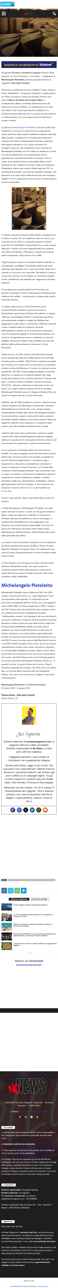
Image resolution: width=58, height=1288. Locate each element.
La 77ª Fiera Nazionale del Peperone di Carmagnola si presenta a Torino (33, 915)
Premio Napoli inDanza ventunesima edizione (30, 905)
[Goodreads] (38, 810)
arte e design (12, 46)
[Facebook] (12, 810)
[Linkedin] (32, 810)
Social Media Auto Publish (18, 1286)
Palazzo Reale (49, 880)
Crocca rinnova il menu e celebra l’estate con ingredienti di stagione (35, 944)
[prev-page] (27, 953)
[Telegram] (23, 890)
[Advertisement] (29, 846)
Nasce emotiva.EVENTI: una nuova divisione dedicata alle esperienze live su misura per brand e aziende (34, 935)
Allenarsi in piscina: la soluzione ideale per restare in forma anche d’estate (33, 925)
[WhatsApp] (17, 890)
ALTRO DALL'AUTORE (39, 899)
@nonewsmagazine (29, 965)
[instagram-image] (9, 977)
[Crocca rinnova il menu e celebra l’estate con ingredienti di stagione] (6, 946)
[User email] (45, 810)
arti (3, 46)
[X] (11, 890)
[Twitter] (25, 810)
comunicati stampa (15, 880)
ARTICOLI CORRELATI (19, 899)
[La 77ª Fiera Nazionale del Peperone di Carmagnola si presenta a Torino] (6, 917)
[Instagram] (19, 810)
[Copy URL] (30, 890)
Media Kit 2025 (29, 1281)
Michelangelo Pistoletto (23, 127)
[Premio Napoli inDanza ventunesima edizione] (6, 907)
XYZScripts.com (42, 1286)
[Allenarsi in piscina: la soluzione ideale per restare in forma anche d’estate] (6, 927)
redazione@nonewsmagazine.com (34, 1111)
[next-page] (30, 953)
